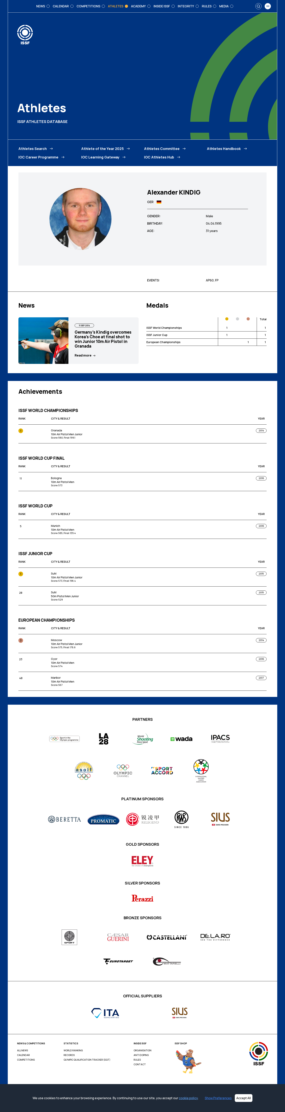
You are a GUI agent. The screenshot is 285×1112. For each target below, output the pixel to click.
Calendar (23, 1055)
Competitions (26, 1059)
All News (22, 1050)
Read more (83, 355)
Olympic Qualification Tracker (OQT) (87, 1059)
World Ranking (73, 1050)
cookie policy (188, 1098)
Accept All (243, 1098)
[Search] (258, 6)
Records (69, 1055)
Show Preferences (218, 1098)
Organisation (142, 1050)
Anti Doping (141, 1055)
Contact (140, 1064)
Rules (137, 1059)
